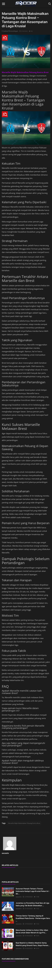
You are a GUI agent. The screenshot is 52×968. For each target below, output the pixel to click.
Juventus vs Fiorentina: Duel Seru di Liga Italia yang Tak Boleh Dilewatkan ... (32, 904)
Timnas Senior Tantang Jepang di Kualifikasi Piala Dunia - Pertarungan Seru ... (33, 918)
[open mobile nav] (3, 4)
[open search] (49, 4)
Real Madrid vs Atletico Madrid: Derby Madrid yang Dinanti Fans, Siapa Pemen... (33, 944)
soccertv (5, 853)
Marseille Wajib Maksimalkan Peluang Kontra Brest (24, 823)
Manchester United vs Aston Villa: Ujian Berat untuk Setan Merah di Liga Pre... (32, 931)
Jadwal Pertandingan (10, 31)
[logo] (26, 4)
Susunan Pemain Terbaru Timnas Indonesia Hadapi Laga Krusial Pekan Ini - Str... (33, 891)
